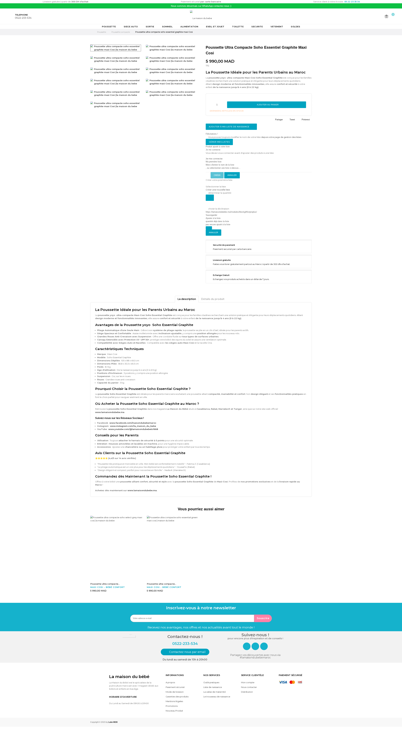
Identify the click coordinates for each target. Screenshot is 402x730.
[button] (185, 652)
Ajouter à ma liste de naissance (229, 126)
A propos (170, 682)
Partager (279, 119)
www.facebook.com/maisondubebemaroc (132, 423)
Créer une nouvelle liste (218, 189)
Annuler (213, 232)
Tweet (292, 119)
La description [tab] (187, 299)
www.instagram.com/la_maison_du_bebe (133, 426)
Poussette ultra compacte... (105, 584)
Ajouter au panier (267, 105)
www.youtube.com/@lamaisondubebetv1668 (133, 429)
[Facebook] (246, 646)
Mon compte (247, 682)
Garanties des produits (177, 696)
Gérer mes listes (219, 142)
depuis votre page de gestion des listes (281, 137)
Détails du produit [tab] (212, 299)
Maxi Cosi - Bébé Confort (107, 587)
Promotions (172, 706)
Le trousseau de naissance (216, 696)
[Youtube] (264, 646)
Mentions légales (174, 701)
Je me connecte (214, 158)
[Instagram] (255, 646)
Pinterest (306, 119)
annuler (232, 175)
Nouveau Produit (174, 710)
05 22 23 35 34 (352, 1)
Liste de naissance (212, 687)
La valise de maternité (214, 692)
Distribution (247, 692)
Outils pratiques (211, 682)
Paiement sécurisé (175, 687)
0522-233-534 (23, 17)
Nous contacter (249, 687)
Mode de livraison (175, 692)
